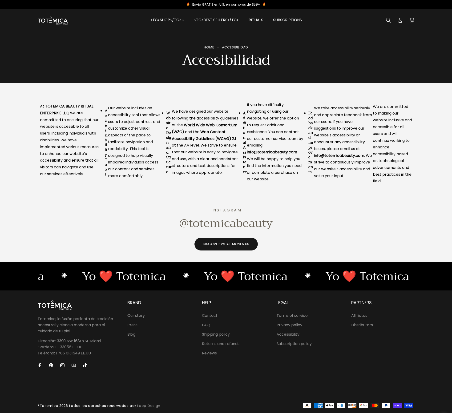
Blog (131, 334)
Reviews (209, 353)
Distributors (362, 325)
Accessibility (288, 334)
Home (209, 47)
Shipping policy (216, 334)
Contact (210, 315)
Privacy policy (289, 325)
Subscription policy (294, 343)
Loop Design (148, 405)
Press (132, 325)
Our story (136, 315)
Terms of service (292, 315)
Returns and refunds (220, 343)
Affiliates (359, 315)
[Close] (64, 387)
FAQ (206, 325)
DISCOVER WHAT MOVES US (226, 244)
